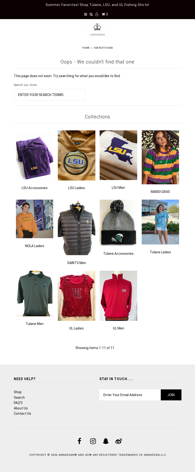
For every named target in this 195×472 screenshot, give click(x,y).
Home (86, 48)
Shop (18, 392)
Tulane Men (35, 324)
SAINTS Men (76, 263)
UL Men (118, 328)
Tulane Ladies (160, 252)
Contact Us (22, 413)
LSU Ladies (76, 188)
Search (19, 397)
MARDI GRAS (160, 192)
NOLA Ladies (34, 246)
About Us (21, 408)
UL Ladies (76, 328)
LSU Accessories (35, 188)
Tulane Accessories (118, 253)
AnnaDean (66, 454)
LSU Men (118, 188)
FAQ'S (18, 403)
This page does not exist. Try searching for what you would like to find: (67, 76)
